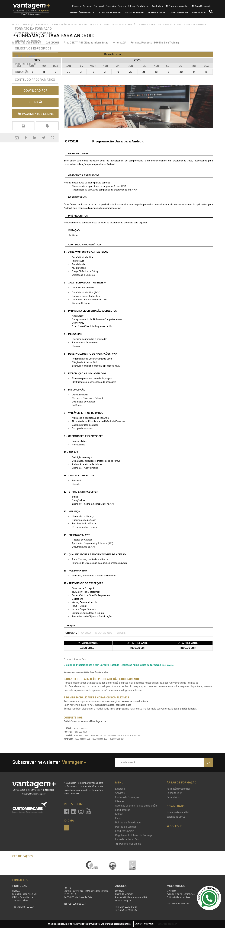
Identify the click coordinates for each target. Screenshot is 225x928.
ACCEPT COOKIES (144, 924)
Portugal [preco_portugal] (70, 633)
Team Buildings (156, 12)
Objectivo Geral (28, 40)
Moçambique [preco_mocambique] (103, 633)
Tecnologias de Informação (119, 24)
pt (66, 828)
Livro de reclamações (127, 839)
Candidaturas (143, 6)
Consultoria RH (179, 12)
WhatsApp (174, 825)
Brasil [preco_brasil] (121, 633)
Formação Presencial (82, 12)
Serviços (87, 6)
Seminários (199, 12)
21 (105, 72)
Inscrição (35, 102)
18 (156, 72)
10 (93, 72)
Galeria (131, 6)
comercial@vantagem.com (94, 721)
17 (194, 72)
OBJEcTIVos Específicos (33, 48)
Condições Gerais (124, 831)
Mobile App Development (156, 24)
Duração (23, 72)
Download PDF (35, 90)
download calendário (178, 812)
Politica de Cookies (125, 827)
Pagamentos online (130, 844)
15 (206, 72)
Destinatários (26, 56)
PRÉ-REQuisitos (27, 64)
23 (130, 72)
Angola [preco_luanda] (86, 633)
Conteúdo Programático (35, 79)
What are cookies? (167, 924)
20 (68, 72)
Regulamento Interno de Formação (134, 835)
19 (118, 72)
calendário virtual (176, 817)
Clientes (122, 6)
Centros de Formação (105, 6)
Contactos (157, 6)
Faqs (118, 818)
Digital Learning (134, 12)
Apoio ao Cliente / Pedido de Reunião (136, 806)
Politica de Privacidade (128, 822)
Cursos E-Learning (110, 12)
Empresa (76, 6)
